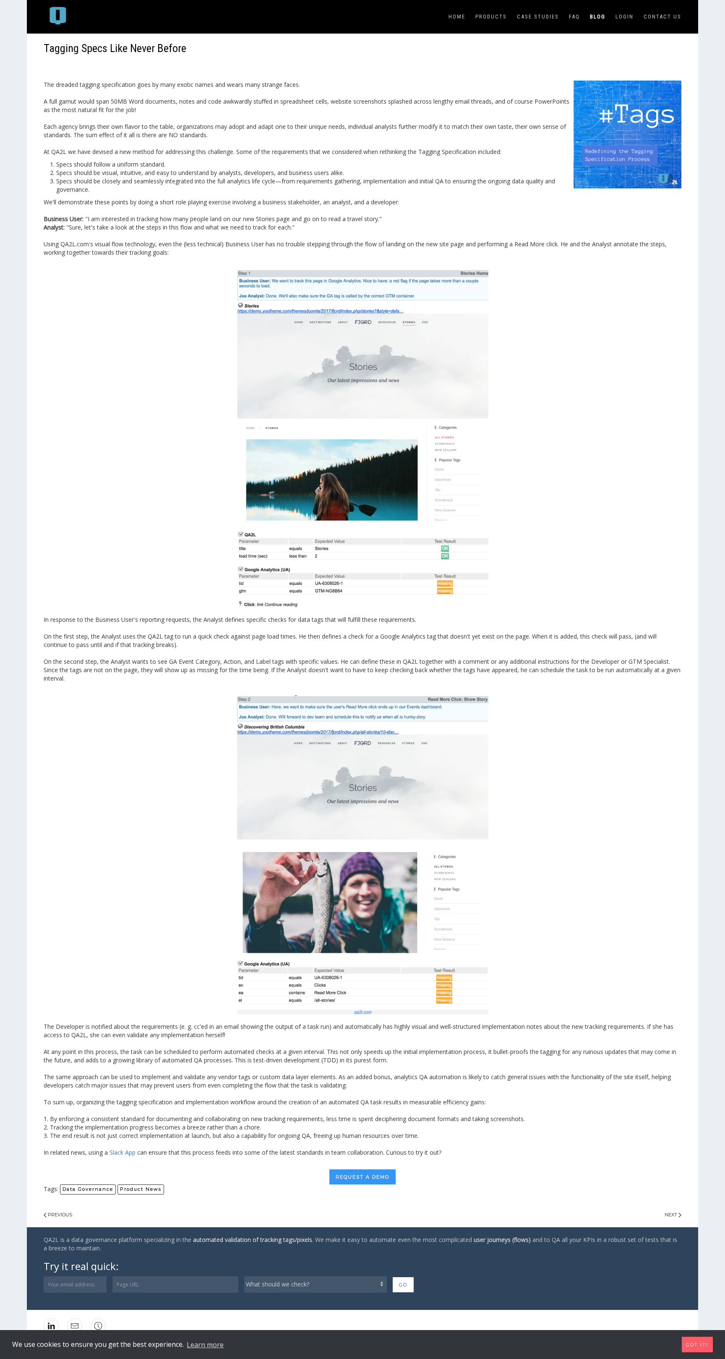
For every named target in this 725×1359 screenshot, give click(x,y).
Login (624, 16)
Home (457, 16)
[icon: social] (98, 1325)
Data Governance (88, 1189)
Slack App (122, 1152)
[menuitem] (59, 17)
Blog (597, 16)
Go (403, 1285)
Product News (141, 1189)
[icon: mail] (74, 1325)
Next (671, 1215)
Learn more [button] (205, 1344)
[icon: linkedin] (51, 1325)
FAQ (574, 16)
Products (491, 16)
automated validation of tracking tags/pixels (252, 1240)
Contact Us (662, 16)
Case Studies (538, 16)
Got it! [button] (697, 1345)
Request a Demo (362, 1177)
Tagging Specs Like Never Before (115, 48)
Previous (59, 1215)
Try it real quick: (81, 1266)
